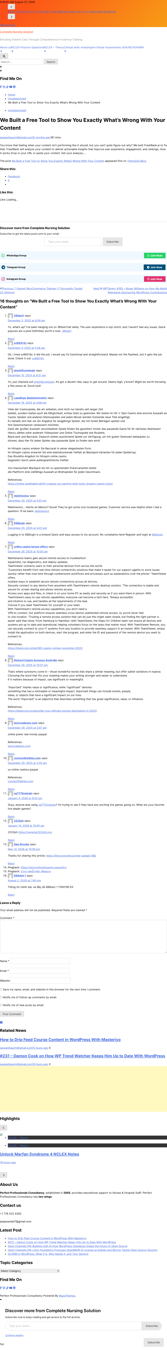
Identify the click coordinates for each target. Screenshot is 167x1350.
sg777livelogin (23, 793)
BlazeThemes (67, 1295)
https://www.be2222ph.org (35, 832)
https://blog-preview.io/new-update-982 (71, 855)
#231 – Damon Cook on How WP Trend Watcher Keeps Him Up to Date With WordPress (82, 1056)
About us (5, 47)
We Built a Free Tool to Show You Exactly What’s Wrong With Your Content (58, 161)
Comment (7, 918)
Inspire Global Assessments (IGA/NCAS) (112, 47)
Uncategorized (17, 110)
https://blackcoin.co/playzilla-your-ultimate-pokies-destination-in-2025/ (52, 710)
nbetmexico (21, 495)
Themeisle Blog (136, 161)
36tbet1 (19, 315)
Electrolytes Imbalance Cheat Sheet (34, 1154)
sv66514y (20, 343)
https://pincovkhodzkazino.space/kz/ (44, 867)
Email (4, 970)
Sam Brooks (21, 844)
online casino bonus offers (31, 546)
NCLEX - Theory (18, 1137)
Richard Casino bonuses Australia (35, 660)
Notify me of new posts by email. (23, 1005)
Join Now (156, 255)
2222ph (19, 820)
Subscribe (112, 241)
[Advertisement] (83, 1089)
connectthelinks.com (27, 758)
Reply (11, 338)
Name (4, 961)
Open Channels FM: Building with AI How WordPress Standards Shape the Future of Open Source (68, 11)
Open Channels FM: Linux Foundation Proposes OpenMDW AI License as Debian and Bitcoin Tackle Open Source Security (83, 1250)
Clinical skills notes (75, 47)
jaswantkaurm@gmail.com (16, 137)
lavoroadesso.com (26, 722)
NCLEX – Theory (54, 47)
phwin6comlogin (24, 370)
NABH (140, 47)
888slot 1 (20, 875)
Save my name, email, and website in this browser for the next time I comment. (52, 989)
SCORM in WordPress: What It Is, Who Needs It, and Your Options (48, 1254)
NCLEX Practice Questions (27, 47)
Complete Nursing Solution (16, 31)
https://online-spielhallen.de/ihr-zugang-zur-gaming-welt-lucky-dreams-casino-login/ (60, 483)
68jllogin (19, 523)
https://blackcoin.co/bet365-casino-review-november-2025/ (45, 648)
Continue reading (14, 1335)
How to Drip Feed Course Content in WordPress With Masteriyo (60, 1039)
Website (5, 980)
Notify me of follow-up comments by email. (30, 997)
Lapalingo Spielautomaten (30, 397)
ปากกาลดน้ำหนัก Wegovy (36, 871)
